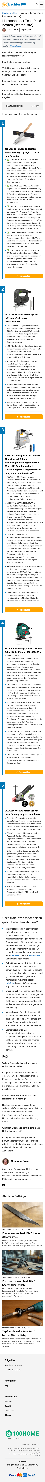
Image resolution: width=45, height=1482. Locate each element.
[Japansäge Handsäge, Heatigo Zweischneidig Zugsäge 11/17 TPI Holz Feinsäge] (24, 133)
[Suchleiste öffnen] (36, 4)
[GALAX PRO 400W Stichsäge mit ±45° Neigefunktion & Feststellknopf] (24, 299)
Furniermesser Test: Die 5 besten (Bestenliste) (21, 1235)
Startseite (6, 13)
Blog (15, 13)
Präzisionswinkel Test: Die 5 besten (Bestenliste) (18, 1283)
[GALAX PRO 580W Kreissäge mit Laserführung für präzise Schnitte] (24, 795)
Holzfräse (10, 983)
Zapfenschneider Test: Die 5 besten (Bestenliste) (18, 1333)
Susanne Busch (20, 1161)
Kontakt (8, 1406)
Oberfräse (14, 955)
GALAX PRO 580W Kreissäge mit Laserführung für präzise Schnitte (22, 812)
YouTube (8, 1370)
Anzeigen (35, 106)
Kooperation (9, 1410)
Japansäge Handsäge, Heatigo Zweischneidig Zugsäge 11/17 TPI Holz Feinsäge (22, 152)
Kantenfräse (34, 955)
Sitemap (8, 1415)
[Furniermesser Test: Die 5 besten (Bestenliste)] (22, 1225)
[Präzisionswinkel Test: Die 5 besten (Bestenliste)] (22, 1273)
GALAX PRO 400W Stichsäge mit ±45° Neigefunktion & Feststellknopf (21, 318)
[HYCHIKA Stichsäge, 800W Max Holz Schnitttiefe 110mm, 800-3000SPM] (24, 633)
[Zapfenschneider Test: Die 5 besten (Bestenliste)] (22, 1324)
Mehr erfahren (15, 46)
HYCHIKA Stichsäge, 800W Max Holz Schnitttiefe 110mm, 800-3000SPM (23, 650)
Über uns (8, 1401)
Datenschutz (35, 1444)
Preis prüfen (25, 276)
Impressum (25, 1444)
